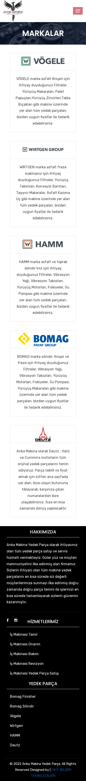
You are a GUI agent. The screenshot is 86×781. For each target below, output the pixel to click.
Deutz (15, 745)
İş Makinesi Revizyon (27, 664)
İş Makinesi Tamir (24, 634)
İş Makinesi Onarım (25, 644)
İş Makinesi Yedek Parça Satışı (34, 673)
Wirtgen (16, 726)
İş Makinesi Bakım (24, 654)
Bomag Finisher (23, 696)
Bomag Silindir (22, 706)
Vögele (15, 716)
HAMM (15, 735)
